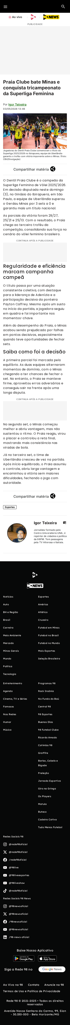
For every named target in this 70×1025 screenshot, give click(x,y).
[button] (63, 6)
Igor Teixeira (17, 104)
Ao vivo (17, 17)
